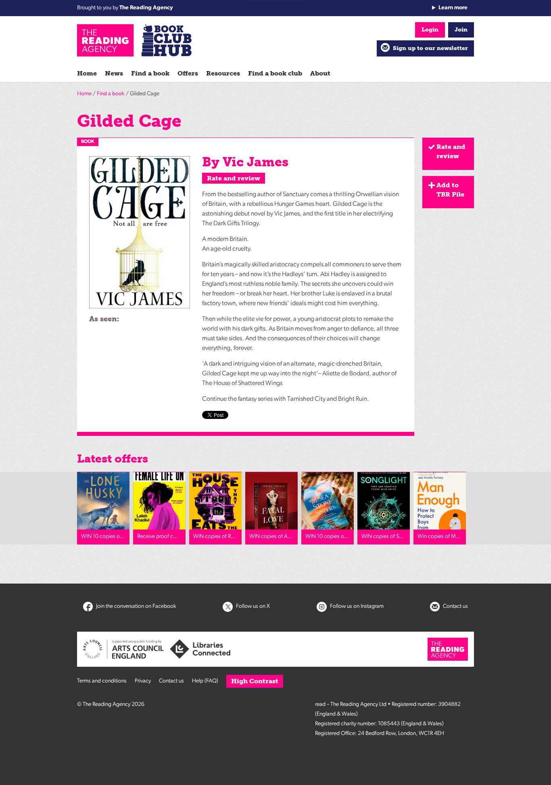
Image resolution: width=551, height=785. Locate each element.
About (320, 73)
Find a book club (275, 73)
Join (461, 29)
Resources (223, 73)
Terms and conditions (102, 681)
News (114, 73)
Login (430, 29)
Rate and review (233, 178)
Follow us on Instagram (356, 606)
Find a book (150, 73)
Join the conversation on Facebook (135, 606)
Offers (187, 73)
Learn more (453, 8)
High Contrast (254, 681)
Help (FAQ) (205, 681)
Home (87, 73)
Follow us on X (252, 606)
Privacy (143, 681)
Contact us (455, 606)
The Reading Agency (146, 8)
